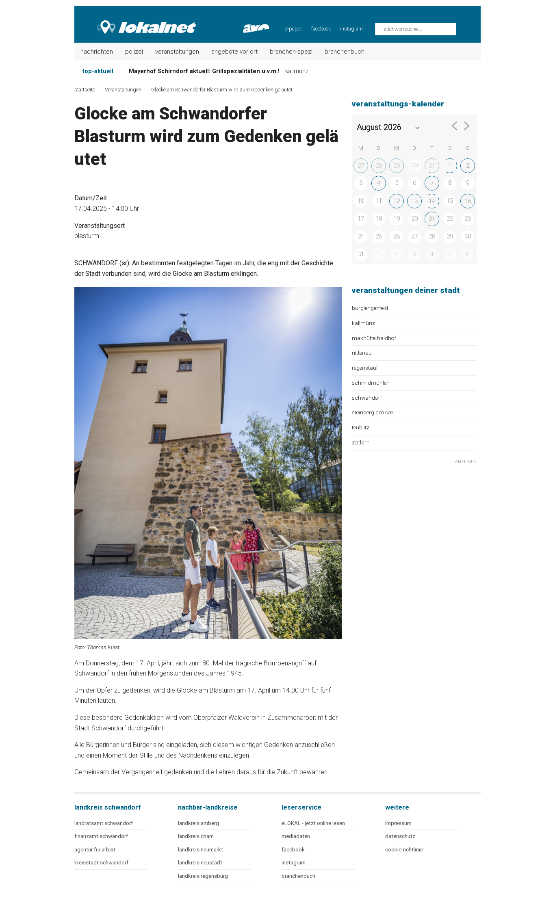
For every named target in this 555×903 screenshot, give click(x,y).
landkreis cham (196, 836)
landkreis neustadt (200, 863)
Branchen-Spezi (291, 51)
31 (432, 165)
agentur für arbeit (94, 850)
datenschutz (400, 836)
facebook (321, 29)
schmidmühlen (371, 382)
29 (396, 165)
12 (396, 201)
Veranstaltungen (177, 51)
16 (467, 201)
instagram (351, 29)
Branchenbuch (344, 51)
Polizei (134, 51)
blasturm (86, 236)
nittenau (362, 352)
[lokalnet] (135, 20)
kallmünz (363, 323)
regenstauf (365, 367)
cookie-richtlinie (404, 850)
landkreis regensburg (203, 876)
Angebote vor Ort (234, 51)
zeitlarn (361, 442)
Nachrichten (96, 51)
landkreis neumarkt (200, 850)
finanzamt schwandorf (101, 836)
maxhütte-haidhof (374, 338)
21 (432, 219)
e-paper (293, 29)
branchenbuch (298, 876)
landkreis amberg (198, 823)
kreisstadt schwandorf (101, 863)
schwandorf (367, 397)
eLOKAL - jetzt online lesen (313, 823)
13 (414, 201)
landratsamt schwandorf (103, 823)
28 (378, 165)
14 (432, 201)
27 (361, 165)
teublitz (360, 427)
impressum (398, 823)
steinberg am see (372, 412)
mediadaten (296, 836)
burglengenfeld (370, 308)
